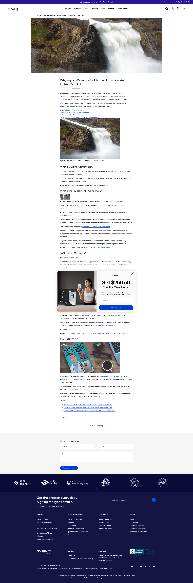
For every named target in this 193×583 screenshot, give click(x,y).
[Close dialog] (132, 273)
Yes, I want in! (116, 308)
